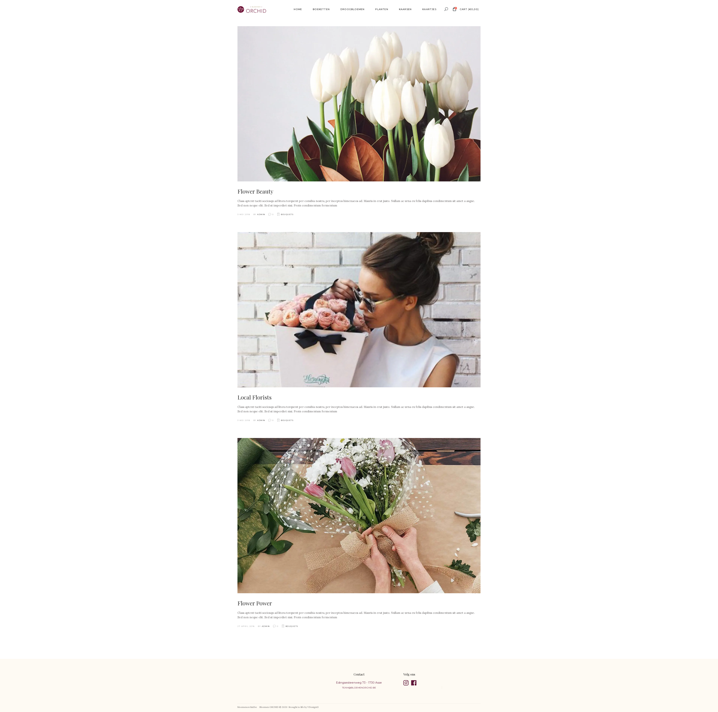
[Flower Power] (359, 515)
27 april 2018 (246, 626)
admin (261, 214)
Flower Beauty (255, 191)
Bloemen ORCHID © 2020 (273, 707)
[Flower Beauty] (359, 103)
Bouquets (287, 214)
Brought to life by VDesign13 (304, 707)
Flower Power (254, 603)
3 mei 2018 (243, 214)
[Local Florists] (359, 309)
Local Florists (254, 397)
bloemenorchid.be (247, 707)
